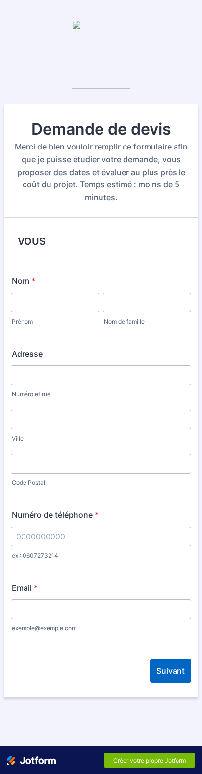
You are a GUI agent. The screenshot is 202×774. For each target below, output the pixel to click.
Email (25, 588)
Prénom (22, 321)
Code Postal (28, 482)
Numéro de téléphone (55, 515)
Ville (18, 438)
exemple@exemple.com (44, 628)
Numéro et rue (31, 394)
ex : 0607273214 (35, 555)
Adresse (27, 353)
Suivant (170, 671)
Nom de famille (124, 321)
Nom (23, 281)
